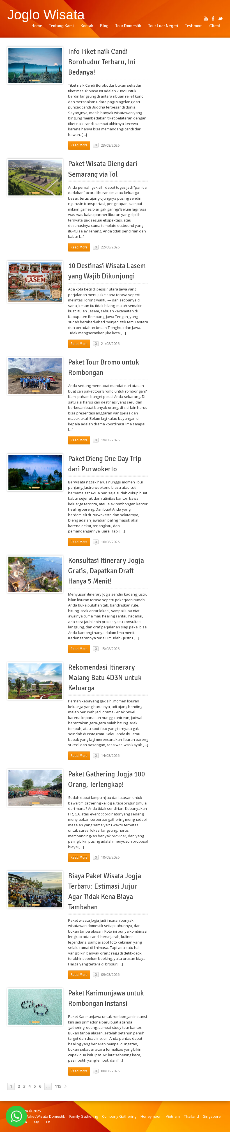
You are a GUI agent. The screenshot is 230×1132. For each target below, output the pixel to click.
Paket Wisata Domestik (45, 1116)
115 (58, 1086)
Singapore (212, 1116)
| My (35, 1121)
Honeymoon (151, 1116)
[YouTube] (206, 18)
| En (46, 1121)
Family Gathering (83, 1116)
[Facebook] (213, 18)
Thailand (191, 1116)
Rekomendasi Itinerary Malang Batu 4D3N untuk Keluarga (105, 677)
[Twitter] (220, 18)
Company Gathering (119, 1116)
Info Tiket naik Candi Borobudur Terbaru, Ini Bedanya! (101, 62)
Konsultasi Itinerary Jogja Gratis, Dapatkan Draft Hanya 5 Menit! (106, 570)
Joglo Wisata (46, 14)
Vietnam (173, 1116)
